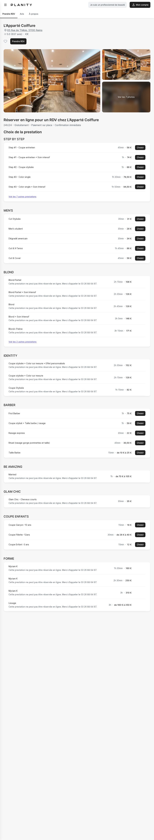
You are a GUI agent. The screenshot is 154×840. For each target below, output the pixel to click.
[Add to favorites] (5, 41)
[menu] (5, 5)
